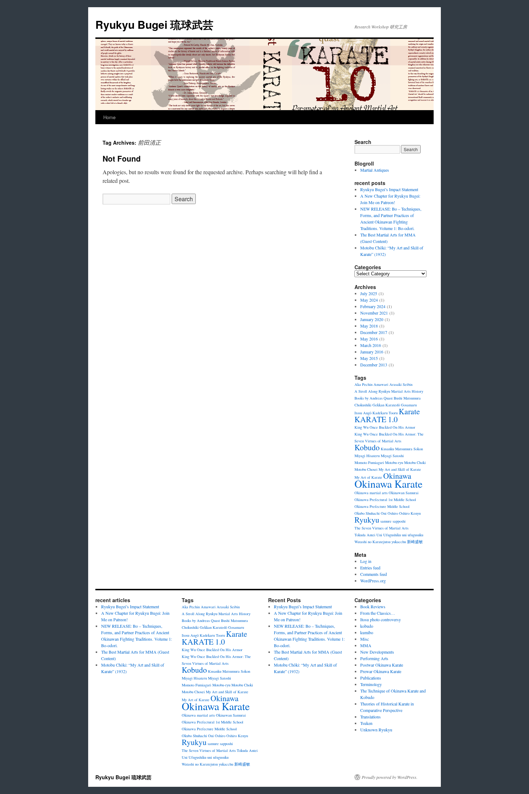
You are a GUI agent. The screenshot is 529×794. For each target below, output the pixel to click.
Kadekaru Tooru (385, 412)
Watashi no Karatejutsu (372, 541)
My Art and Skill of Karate (400, 469)
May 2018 (369, 326)
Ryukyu (366, 519)
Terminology (371, 684)
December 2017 (373, 332)
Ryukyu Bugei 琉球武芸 (154, 24)
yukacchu (399, 541)
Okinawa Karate (388, 484)
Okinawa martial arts (371, 492)
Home (109, 117)
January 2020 (371, 319)
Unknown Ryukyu (376, 729)
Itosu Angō (362, 412)
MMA (365, 645)
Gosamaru (409, 404)
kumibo (366, 632)
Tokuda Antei (364, 534)
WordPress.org (373, 580)
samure (386, 521)
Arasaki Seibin (400, 384)
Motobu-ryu (394, 462)
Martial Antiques (374, 170)
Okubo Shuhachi (367, 513)
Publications (370, 678)
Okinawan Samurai (404, 492)
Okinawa (397, 475)
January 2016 (371, 352)
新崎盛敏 (415, 541)
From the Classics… (377, 613)
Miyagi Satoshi (392, 455)
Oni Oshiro (389, 513)
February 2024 (372, 306)
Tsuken (366, 723)
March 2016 (370, 345)
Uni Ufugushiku (388, 534)
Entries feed (370, 567)
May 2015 (369, 358)
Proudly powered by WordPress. (389, 777)
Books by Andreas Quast (373, 398)
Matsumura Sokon (409, 448)
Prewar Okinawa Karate (380, 671)
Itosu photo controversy (380, 619)
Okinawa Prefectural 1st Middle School (385, 499)
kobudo (366, 626)
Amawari (381, 384)
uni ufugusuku (412, 534)
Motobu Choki (415, 462)
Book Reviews (372, 606)
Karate (409, 411)
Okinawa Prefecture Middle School (382, 506)
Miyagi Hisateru (367, 455)
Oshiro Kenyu (410, 513)
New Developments (377, 652)
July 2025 (368, 293)
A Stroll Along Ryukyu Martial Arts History (388, 391)
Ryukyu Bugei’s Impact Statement (389, 189)
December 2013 (373, 364)
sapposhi (399, 521)
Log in (365, 561)
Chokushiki (362, 404)
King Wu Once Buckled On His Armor (384, 427)
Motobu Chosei (365, 469)
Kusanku (387, 448)
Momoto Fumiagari (369, 462)
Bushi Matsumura (407, 398)
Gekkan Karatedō (386, 404)
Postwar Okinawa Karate (381, 665)
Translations (370, 716)
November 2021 (374, 313)
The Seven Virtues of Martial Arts (381, 528)
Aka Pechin (363, 384)
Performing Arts (374, 658)
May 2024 (369, 300)
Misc (364, 639)
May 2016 (369, 339)
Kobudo (367, 447)
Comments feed (373, 574)
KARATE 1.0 (376, 419)
